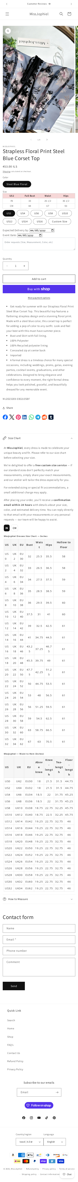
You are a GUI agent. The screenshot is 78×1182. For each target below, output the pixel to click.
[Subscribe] (57, 1092)
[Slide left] (31, 140)
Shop (10, 1036)
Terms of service (66, 1169)
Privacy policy (49, 1169)
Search (11, 1020)
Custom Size (59, 221)
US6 (36, 213)
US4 (22, 213)
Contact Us (13, 1053)
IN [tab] (6, 528)
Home (10, 1028)
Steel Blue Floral (17, 184)
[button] (7, 14)
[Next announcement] (71, 4)
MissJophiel (16, 1169)
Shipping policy (29, 1174)
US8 (50, 213)
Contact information (50, 1174)
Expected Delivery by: (16, 230)
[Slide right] (47, 140)
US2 (9, 213)
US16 (40, 221)
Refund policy (32, 1169)
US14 (25, 221)
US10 (65, 213)
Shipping (6, 171)
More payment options (39, 297)
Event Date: (10, 235)
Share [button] (9, 407)
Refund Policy (15, 1061)
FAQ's (10, 1045)
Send (14, 986)
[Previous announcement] (7, 4)
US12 (10, 221)
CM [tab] (15, 528)
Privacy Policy (15, 1069)
